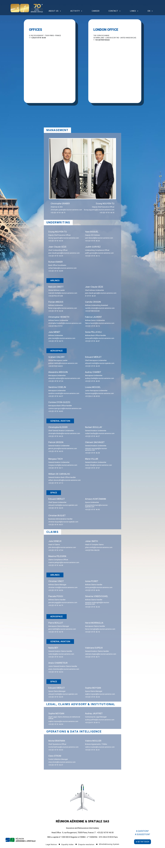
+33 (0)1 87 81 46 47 (55, 765)
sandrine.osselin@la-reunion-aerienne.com (63, 393)
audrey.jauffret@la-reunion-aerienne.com (99, 720)
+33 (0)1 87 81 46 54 (55, 672)
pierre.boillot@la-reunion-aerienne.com (62, 629)
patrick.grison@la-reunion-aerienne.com (62, 448)
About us (54, 11)
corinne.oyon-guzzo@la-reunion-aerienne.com (64, 408)
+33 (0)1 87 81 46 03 (55, 750)
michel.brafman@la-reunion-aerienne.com (63, 747)
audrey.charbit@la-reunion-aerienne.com (99, 378)
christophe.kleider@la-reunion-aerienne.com (64, 433)
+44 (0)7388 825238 (92, 311)
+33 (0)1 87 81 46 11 (55, 468)
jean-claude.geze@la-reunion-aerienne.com (64, 253)
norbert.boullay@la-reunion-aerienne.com (99, 433)
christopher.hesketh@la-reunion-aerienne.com (64, 323)
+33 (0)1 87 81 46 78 (55, 632)
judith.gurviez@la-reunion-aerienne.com (99, 253)
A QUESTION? (142, 831)
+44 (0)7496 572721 (55, 326)
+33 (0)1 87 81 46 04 (92, 697)
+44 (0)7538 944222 (55, 366)
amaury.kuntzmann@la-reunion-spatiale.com (96, 506)
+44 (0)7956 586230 (92, 550)
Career (96, 11)
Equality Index (67, 844)
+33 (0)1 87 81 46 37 (55, 396)
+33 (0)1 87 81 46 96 (92, 590)
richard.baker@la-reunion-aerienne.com (62, 268)
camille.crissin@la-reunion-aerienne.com (100, 308)
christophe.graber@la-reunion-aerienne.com (66, 210)
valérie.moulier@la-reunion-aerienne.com (100, 747)
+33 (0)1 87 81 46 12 (92, 256)
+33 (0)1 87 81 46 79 (55, 605)
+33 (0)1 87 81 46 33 (55, 451)
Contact (113, 11)
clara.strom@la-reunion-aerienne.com (62, 762)
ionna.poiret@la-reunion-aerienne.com (98, 587)
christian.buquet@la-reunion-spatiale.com (63, 522)
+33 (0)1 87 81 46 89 (55, 271)
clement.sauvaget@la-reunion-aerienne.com (96, 449)
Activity (75, 11)
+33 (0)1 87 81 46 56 (55, 590)
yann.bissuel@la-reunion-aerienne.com (99, 238)
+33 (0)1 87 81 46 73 (55, 341)
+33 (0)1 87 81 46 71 (92, 657)
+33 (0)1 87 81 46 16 (92, 326)
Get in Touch (143, 842)
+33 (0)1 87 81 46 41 (92, 750)
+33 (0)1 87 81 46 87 (92, 341)
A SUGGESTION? (142, 834)
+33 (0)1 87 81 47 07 (92, 468)
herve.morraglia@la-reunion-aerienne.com (100, 629)
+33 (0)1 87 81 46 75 (58, 212)
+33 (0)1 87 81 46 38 (92, 453)
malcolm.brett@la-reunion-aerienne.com (62, 293)
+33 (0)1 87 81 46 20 (92, 241)
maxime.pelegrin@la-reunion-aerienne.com (63, 562)
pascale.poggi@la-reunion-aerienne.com (62, 602)
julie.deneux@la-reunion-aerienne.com (62, 547)
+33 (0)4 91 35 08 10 (92, 722)
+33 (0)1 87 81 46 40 (55, 311)
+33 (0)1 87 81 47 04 (55, 550)
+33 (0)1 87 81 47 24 (55, 381)
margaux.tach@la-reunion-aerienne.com (62, 465)
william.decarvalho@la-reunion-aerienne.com (64, 480)
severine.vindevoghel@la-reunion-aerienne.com (97, 603)
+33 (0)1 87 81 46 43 (92, 607)
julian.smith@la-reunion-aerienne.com (98, 547)
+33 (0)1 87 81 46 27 (92, 436)
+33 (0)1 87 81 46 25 (55, 436)
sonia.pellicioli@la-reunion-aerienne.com (99, 338)
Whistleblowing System (109, 844)
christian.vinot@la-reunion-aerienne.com (62, 587)
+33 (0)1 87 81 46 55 (92, 381)
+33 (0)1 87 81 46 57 (55, 524)
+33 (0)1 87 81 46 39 (92, 366)
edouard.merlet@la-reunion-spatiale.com (99, 363)
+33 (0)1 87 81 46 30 (107, 212)
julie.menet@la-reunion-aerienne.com (61, 338)
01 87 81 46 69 (90, 296)
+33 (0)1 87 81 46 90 (92, 509)
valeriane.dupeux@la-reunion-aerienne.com (100, 654)
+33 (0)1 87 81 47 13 (55, 483)
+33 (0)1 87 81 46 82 (55, 411)
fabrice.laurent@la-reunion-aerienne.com (99, 323)
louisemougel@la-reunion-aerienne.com (99, 393)
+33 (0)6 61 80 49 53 (92, 396)
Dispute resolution (86, 844)
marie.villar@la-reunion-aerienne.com (98, 465)
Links (133, 11)
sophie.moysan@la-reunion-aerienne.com (100, 694)
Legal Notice (51, 844)
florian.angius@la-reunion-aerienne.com (62, 308)
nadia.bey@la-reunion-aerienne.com (61, 654)
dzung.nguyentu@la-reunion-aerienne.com (99, 210)
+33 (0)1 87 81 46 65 (55, 657)
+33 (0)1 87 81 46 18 (92, 632)
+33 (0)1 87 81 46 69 (55, 256)
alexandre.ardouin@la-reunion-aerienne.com (64, 378)
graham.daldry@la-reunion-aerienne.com (63, 363)
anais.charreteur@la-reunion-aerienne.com (63, 669)
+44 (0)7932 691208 (55, 296)
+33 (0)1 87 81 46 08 (55, 565)
